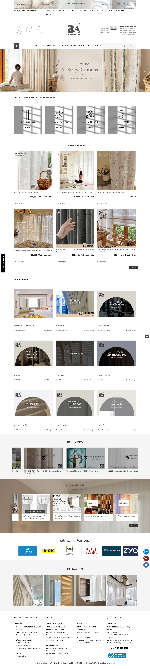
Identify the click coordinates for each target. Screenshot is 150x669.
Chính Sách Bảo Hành (83, 618)
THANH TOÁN (81, 624)
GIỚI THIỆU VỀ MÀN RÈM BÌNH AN (26, 618)
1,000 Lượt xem (21, 330)
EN (47, 14)
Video (129, 10)
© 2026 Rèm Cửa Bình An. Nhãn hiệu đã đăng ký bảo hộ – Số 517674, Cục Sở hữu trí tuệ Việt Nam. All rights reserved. (75, 663)
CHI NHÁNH (111, 624)
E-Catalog (101, 10)
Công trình (82, 10)
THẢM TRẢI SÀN (94, 46)
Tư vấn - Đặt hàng (51, 618)
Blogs (111, 10)
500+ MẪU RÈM (19, 30)
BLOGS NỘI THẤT (75, 485)
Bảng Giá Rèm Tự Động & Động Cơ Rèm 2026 (123, 26)
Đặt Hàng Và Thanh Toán (114, 618)
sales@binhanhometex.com (60, 651)
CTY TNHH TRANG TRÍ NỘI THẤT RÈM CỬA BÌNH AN (34, 98)
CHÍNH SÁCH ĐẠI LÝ (54, 624)
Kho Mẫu (92, 10)
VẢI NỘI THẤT (52, 46)
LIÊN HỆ (18, 624)
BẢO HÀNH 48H (29, 30)
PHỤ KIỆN (64, 46)
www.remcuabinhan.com (60, 653)
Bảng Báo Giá (71, 10)
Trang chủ (50, 10)
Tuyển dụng (120, 10)
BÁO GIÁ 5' (39, 30)
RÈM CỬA (39, 46)
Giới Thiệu (60, 10)
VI (50, 14)
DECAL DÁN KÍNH (77, 46)
